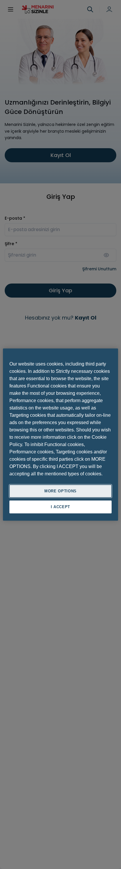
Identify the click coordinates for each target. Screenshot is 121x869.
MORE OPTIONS (60, 491)
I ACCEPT (60, 507)
